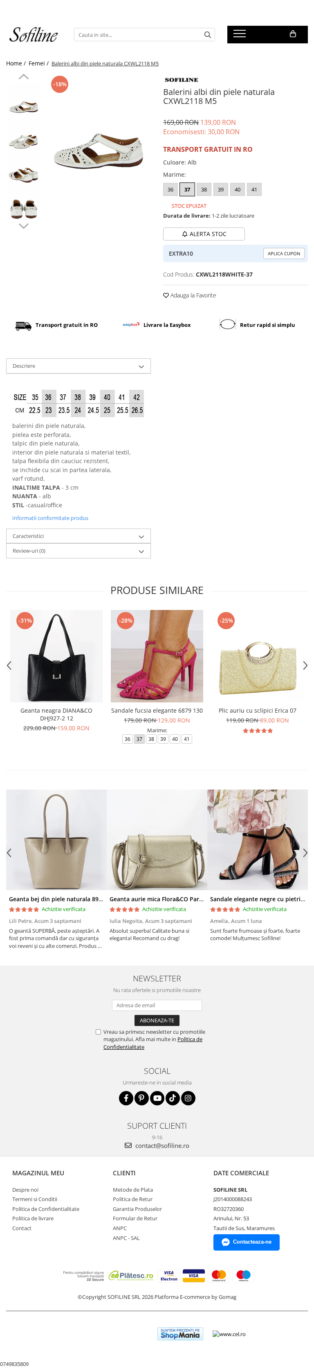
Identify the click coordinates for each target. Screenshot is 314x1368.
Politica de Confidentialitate (45, 1209)
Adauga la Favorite (192, 295)
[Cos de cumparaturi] (293, 34)
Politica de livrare (33, 1218)
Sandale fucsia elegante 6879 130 (157, 710)
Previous (23, 78)
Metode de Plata (133, 1189)
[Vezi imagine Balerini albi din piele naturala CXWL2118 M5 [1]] (23, 134)
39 (221, 189)
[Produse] (240, 36)
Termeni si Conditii (34, 1199)
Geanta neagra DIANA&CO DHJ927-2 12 (56, 714)
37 (187, 189)
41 (254, 189)
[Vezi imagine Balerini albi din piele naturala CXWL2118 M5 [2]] (23, 169)
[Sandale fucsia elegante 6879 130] (157, 656)
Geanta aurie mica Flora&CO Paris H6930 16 (170, 899)
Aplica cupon (284, 253)
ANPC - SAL (126, 1238)
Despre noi (25, 1189)
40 (237, 189)
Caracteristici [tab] (28, 536)
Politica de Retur (133, 1199)
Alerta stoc (208, 234)
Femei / (39, 63)
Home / (16, 63)
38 (204, 189)
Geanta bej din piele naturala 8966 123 (63, 899)
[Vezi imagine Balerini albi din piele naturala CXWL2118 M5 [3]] (23, 203)
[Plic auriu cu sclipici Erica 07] (257, 656)
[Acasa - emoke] (34, 34)
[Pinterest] (142, 1098)
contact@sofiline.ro (161, 1145)
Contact (21, 1228)
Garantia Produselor (137, 1209)
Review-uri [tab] (29, 550)
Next (23, 225)
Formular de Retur (135, 1218)
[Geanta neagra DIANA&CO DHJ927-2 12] (56, 656)
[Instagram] (188, 1098)
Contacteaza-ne (252, 1242)
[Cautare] (207, 34)
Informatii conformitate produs (50, 518)
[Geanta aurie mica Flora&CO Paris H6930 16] (157, 840)
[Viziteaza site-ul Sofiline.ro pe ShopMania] (180, 1334)
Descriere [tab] (24, 365)
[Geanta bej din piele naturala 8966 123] (56, 840)
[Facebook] (126, 1098)
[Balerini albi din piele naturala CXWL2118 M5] (98, 127)
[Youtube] (157, 1098)
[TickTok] (173, 1098)
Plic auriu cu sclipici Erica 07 (257, 710)
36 (170, 189)
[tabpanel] (98, 127)
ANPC (120, 1228)
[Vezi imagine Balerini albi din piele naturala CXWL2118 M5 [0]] (23, 99)
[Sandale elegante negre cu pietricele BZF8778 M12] (257, 840)
